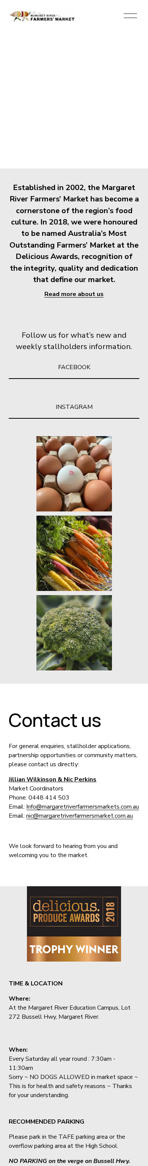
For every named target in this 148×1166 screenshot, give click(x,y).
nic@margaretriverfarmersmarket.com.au (79, 816)
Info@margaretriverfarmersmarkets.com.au (82, 807)
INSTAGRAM (74, 407)
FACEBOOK (74, 367)
